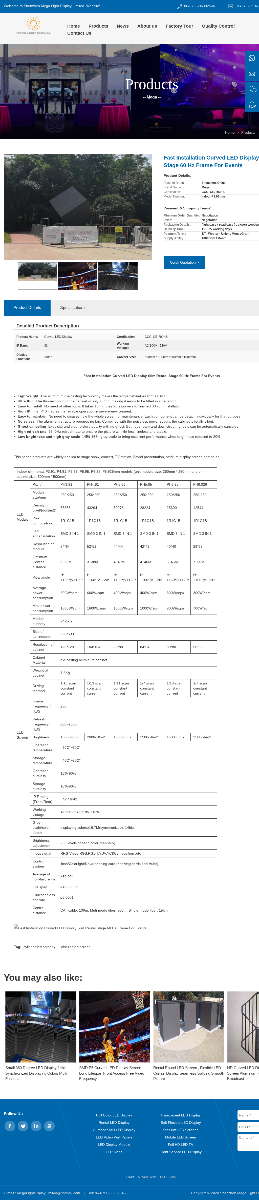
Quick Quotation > (184, 262)
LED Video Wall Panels (114, 1137)
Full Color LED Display (114, 1115)
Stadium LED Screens (180, 1130)
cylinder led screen (39, 947)
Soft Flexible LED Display (181, 1122)
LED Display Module (114, 1145)
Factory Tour (179, 26)
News (123, 26)
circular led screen (76, 947)
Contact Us (79, 33)
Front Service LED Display (181, 1152)
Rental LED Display (114, 1122)
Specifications (72, 307)
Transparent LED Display (181, 1115)
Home (73, 26)
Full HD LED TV (180, 1145)
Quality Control (218, 26)
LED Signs (114, 1152)
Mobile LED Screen (180, 1137)
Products (98, 26)
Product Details (27, 307)
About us (147, 26)
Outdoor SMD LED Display (114, 1130)
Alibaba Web (147, 1177)
